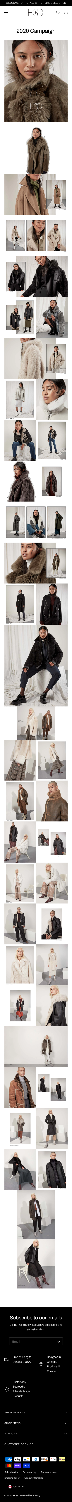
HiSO (16, 1495)
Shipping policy (12, 1478)
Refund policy (11, 1472)
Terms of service (49, 1472)
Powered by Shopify (30, 1495)
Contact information (34, 1478)
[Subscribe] (58, 1341)
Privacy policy (29, 1472)
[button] (6, 12)
